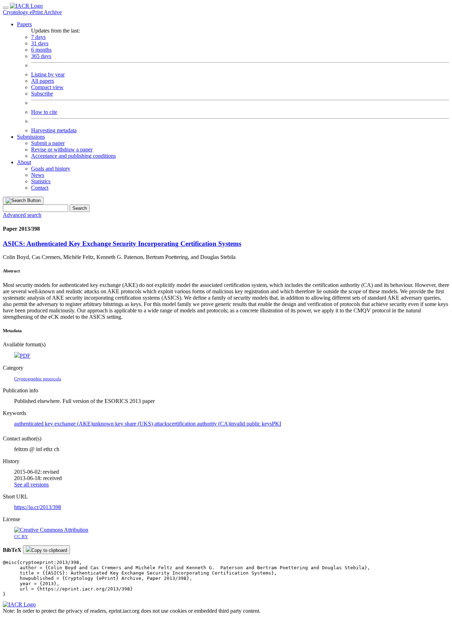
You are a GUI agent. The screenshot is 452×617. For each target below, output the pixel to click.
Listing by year (48, 74)
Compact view (47, 87)
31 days (39, 43)
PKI (276, 424)
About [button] (24, 162)
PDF (25, 356)
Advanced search (22, 215)
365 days (41, 56)
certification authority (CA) (200, 424)
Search (79, 208)
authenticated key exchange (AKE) (53, 424)
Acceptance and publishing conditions (73, 156)
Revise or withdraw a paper (62, 149)
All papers (42, 81)
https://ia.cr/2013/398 (37, 507)
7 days (38, 37)
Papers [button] (24, 24)
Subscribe (42, 94)
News (37, 175)
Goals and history (50, 169)
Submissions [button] (31, 137)
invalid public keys (251, 424)
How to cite (44, 112)
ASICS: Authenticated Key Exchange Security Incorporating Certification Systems (122, 243)
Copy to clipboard (49, 550)
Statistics (40, 181)
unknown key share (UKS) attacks (131, 424)
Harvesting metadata (54, 130)
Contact (39, 188)
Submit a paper (48, 143)
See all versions (31, 485)
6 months (41, 50)
